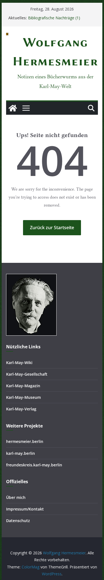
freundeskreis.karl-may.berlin (34, 464)
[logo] (31, 277)
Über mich (16, 497)
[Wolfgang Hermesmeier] (12, 108)
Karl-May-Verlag (21, 408)
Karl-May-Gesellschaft (26, 374)
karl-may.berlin (20, 453)
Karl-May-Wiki (19, 362)
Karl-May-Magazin (23, 385)
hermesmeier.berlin (24, 441)
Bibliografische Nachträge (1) (54, 17)
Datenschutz (18, 520)
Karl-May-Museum (23, 397)
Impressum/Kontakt (25, 509)
